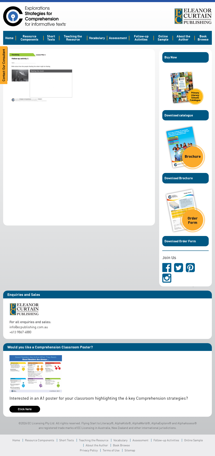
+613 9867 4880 (20, 332)
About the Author (183, 37)
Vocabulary (97, 38)
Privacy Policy (89, 450)
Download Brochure (178, 178)
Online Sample (163, 37)
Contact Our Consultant (4, 65)
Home (9, 38)
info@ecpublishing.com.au (28, 327)
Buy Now (170, 57)
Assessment (118, 38)
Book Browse (203, 37)
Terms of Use (111, 450)
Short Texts (51, 37)
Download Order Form (180, 241)
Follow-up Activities (141, 37)
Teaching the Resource (73, 37)
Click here (25, 409)
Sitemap (130, 450)
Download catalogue (178, 115)
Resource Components (29, 37)
